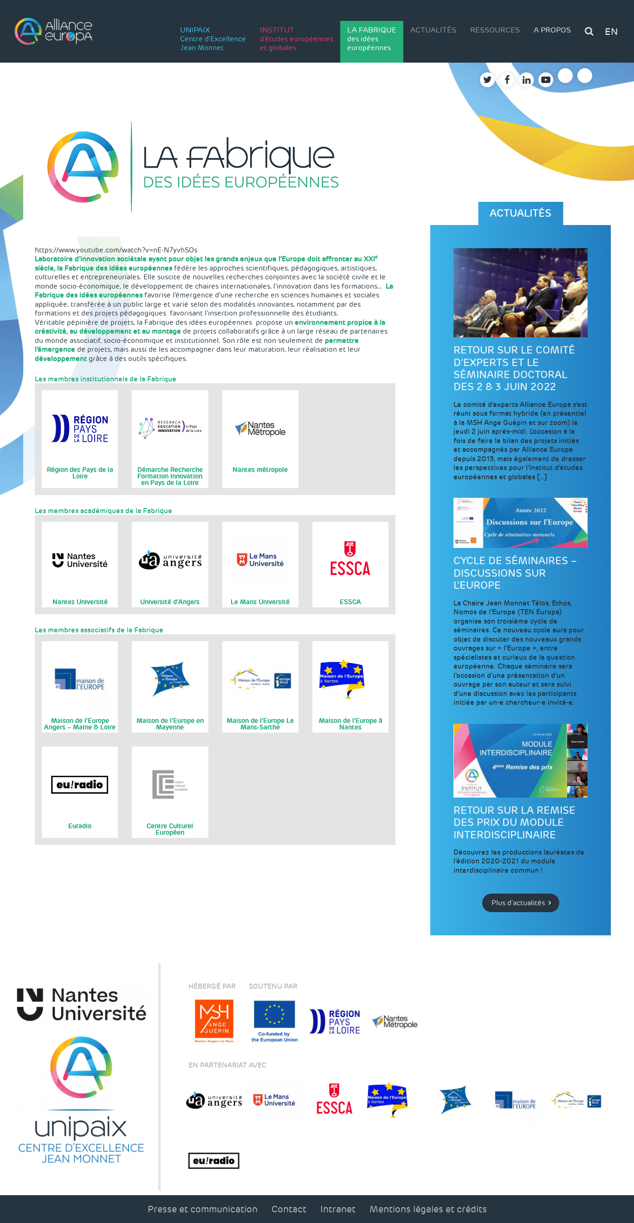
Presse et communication (203, 1209)
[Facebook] (506, 79)
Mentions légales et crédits (428, 1209)
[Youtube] (545, 79)
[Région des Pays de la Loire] (334, 1021)
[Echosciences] (584, 75)
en (611, 32)
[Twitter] (487, 79)
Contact (289, 1209)
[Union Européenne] (274, 1021)
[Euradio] (214, 1160)
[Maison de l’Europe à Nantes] (395, 1100)
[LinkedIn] (526, 79)
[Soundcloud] (565, 75)
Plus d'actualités (518, 903)
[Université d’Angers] (214, 1100)
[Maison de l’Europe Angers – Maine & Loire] (515, 1100)
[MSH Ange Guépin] (214, 1021)
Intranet (338, 1209)
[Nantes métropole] (395, 1021)
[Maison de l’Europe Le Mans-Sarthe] (576, 1100)
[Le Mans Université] (274, 1100)
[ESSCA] (334, 1100)
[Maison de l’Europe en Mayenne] (455, 1100)
